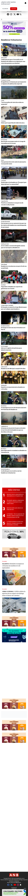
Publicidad (14, 889)
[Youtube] (18, 14)
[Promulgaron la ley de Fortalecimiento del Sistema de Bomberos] (14, 397)
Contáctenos (14, 887)
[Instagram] (11, 14)
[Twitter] (14, 14)
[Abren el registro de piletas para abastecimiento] (14, 338)
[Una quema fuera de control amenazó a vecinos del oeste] (14, 152)
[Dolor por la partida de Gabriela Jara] (14, 113)
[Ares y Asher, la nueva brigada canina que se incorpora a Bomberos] (14, 235)
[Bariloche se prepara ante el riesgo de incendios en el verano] (14, 131)
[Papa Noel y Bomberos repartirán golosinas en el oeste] (14, 276)
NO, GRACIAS (5, 8)
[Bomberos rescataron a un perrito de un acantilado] (14, 256)
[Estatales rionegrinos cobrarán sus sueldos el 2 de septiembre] (14, 577)
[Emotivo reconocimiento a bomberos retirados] (14, 377)
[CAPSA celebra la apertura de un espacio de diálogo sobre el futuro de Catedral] (14, 605)
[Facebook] (8, 14)
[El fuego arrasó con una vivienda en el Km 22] (14, 317)
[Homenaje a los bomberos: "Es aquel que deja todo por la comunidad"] (14, 172)
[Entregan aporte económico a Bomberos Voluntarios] (14, 440)
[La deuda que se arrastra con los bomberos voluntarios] (14, 461)
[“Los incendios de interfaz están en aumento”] (14, 92)
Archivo (8, 882)
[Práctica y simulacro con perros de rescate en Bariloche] (14, 193)
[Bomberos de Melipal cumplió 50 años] (14, 358)
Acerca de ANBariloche (16, 882)
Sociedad (4, 561)
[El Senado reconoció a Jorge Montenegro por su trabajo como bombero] (14, 297)
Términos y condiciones (14, 881)
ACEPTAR (13, 8)
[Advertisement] (14, 754)
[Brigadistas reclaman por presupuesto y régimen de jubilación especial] (14, 72)
